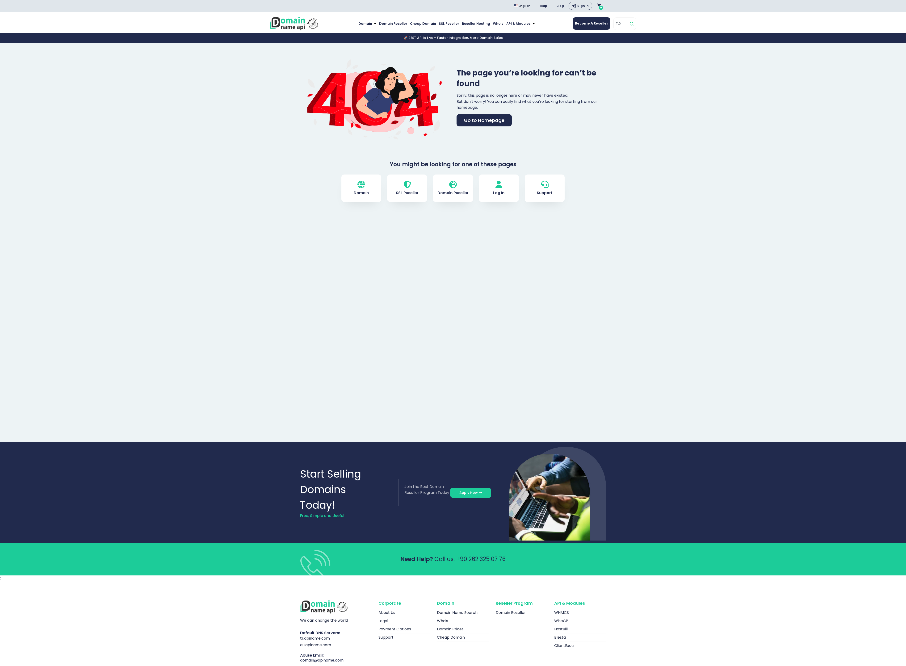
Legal (383, 621)
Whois (498, 23)
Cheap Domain (423, 23)
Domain (365, 23)
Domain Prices (450, 629)
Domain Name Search (457, 612)
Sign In (583, 6)
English (524, 6)
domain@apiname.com (322, 660)
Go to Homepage (484, 120)
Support (545, 193)
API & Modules (518, 23)
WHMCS (561, 612)
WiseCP (561, 621)
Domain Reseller (393, 23)
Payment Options (394, 629)
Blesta (560, 637)
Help (543, 6)
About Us (386, 612)
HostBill (561, 629)
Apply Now (469, 492)
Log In (498, 193)
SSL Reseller (449, 23)
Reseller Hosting (476, 23)
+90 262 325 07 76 (481, 559)
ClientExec (564, 645)
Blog (560, 6)
